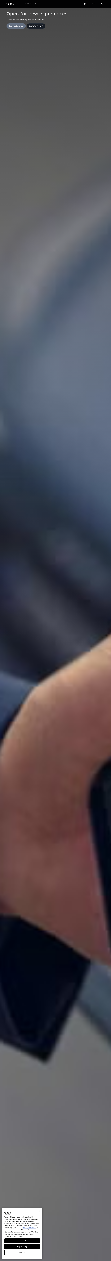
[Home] (10, 4)
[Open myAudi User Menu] (101, 4)
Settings (22, 1252)
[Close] (39, 1211)
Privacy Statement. (29, 1228)
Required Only (22, 1247)
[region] (22, 1233)
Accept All (22, 1241)
